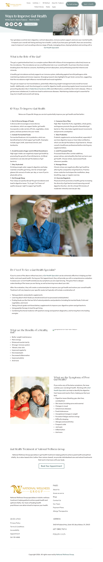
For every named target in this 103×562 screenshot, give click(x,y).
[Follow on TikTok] (20, 24)
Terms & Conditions (17, 527)
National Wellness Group (65, 554)
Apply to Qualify (89, 4)
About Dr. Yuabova (58, 3)
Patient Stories (39, 7)
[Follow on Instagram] (11, 24)
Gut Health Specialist (51, 48)
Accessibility (14, 530)
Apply (54, 7)
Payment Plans (58, 507)
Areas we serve (58, 493)
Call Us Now (73, 4)
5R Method (46, 3)
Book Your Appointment (51, 466)
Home (28, 3)
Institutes (35, 3)
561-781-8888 (15, 537)
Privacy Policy (15, 523)
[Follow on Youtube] (16, 24)
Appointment (15, 534)
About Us (56, 490)
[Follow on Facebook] (7, 24)
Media (48, 7)
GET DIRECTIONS (60, 529)
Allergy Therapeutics (60, 511)
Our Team (56, 504)
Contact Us (31, 24)
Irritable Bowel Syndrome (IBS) (39, 89)
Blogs (55, 497)
